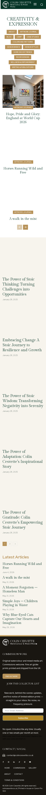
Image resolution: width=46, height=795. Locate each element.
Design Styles (31, 47)
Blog (9, 37)
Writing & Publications (22, 67)
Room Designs (22, 57)
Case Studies (33, 37)
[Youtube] (30, 762)
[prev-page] (19, 227)
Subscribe (23, 718)
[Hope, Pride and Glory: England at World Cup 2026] (23, 91)
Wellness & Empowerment (23, 62)
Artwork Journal (28, 32)
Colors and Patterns (23, 42)
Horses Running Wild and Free (23, 170)
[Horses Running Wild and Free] (23, 145)
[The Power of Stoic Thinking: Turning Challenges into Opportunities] (23, 259)
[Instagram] (8, 762)
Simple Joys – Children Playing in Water (20, 603)
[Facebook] (3, 762)
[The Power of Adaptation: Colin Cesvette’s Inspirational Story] (23, 431)
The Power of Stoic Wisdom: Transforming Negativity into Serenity (23, 401)
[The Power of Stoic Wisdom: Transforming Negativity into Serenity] (23, 376)
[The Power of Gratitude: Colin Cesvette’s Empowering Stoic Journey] (23, 492)
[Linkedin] (14, 762)
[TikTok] (19, 762)
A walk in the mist (23, 219)
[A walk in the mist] (23, 196)
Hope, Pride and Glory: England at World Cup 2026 (23, 118)
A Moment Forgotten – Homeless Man (20, 589)
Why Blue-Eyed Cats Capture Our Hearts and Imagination (21, 619)
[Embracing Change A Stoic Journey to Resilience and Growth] (23, 320)
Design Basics (13, 47)
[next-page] (25, 227)
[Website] (25, 762)
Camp (19, 37)
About (12, 32)
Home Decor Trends (23, 52)
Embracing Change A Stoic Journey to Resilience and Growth (22, 345)
